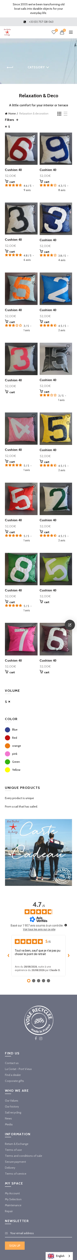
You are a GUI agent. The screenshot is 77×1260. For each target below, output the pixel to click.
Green (16, 762)
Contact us (12, 1063)
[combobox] (59, 1256)
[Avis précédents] (8, 955)
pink (14, 754)
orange (16, 746)
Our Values (11, 1100)
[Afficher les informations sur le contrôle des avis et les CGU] (65, 925)
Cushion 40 (13, 170)
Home (12, 113)
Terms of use (13, 1150)
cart (12, 182)
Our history (12, 1106)
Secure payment (15, 1162)
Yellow (16, 770)
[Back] (10, 67)
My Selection (13, 1199)
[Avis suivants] (69, 955)
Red (14, 738)
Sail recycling (13, 1112)
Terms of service (15, 1173)
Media (9, 1124)
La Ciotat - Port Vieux (18, 1069)
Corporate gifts (14, 1081)
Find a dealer (13, 1075)
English (60, 1256)
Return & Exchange (16, 1144)
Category (36, 67)
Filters (9, 120)
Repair (9, 1211)
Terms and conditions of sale (23, 1156)
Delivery (10, 1168)
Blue (14, 729)
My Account (12, 1193)
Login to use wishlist (34, 136)
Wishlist (56, 30)
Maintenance (13, 1205)
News (8, 1118)
